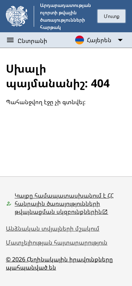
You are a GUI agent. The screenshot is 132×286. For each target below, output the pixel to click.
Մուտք (112, 16)
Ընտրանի (32, 41)
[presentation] (111, 16)
